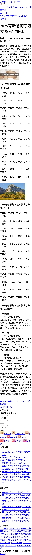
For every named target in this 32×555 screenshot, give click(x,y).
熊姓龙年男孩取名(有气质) (13, 460)
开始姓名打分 (2, 430)
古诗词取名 (20, 434)
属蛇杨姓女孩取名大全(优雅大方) (16, 512)
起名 (2, 13)
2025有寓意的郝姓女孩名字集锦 (15, 521)
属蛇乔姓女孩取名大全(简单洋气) (16, 492)
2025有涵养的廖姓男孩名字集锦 (15, 498)
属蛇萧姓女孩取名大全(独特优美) (16, 477)
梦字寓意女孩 (14, 537)
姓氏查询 (19, 441)
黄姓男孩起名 (6, 540)
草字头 (11, 534)
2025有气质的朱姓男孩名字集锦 (15, 474)
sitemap (3, 553)
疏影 (2, 545)
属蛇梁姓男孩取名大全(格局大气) (16, 518)
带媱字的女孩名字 (20, 540)
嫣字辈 (20, 531)
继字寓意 (27, 543)
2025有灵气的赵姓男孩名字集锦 (15, 515)
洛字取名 (4, 528)
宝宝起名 (9, 7)
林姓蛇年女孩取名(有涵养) (13, 463)
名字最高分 (26, 537)
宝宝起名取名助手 (8, 16)
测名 (7, 13)
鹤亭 (23, 528)
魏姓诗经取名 (10, 545)
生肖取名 (14, 437)
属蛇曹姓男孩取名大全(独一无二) (16, 471)
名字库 (18, 2)
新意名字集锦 (6, 401)
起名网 (3, 2)
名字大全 (25, 7)
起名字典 (17, 7)
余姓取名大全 (16, 543)
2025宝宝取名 (18, 401)
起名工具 (10, 2)
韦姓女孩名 (11, 531)
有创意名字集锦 (22, 534)
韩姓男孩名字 (14, 528)
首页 (2, 7)
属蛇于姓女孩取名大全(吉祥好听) (16, 495)
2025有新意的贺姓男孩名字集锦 (15, 466)
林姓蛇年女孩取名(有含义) (13, 457)
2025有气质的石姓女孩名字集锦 (15, 509)
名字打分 (25, 437)
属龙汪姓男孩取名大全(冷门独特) (16, 507)
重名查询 (7, 441)
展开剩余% (6, 407)
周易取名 (7, 434)
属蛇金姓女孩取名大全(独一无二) (16, 469)
